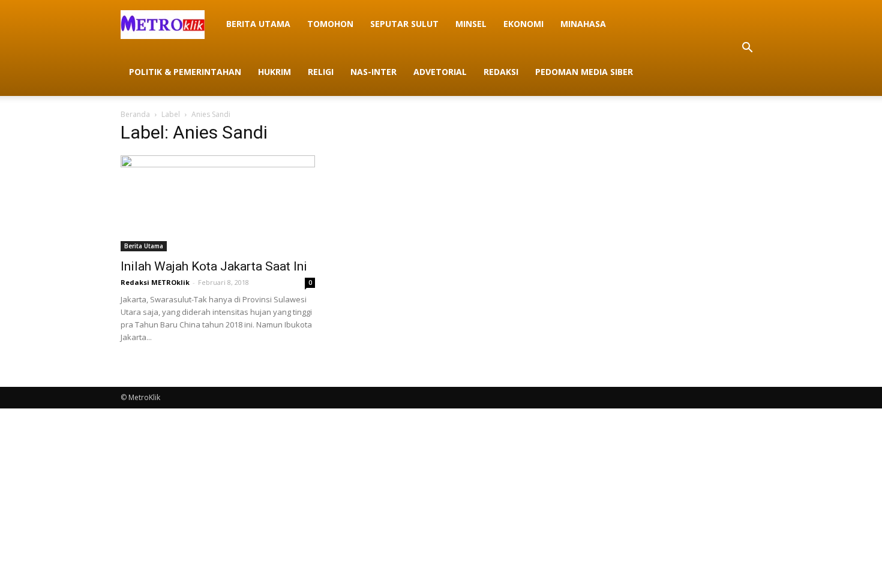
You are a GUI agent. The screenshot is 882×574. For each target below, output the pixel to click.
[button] (747, 48)
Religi (321, 71)
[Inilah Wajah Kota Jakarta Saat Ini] (218, 203)
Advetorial (440, 71)
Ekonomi (523, 23)
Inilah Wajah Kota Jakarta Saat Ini (214, 266)
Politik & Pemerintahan (185, 71)
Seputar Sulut (404, 23)
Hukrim (274, 71)
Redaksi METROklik (155, 282)
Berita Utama (258, 23)
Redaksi (501, 71)
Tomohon (330, 23)
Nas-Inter (373, 71)
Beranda (135, 114)
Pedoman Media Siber (584, 71)
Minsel (471, 23)
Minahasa (583, 23)
